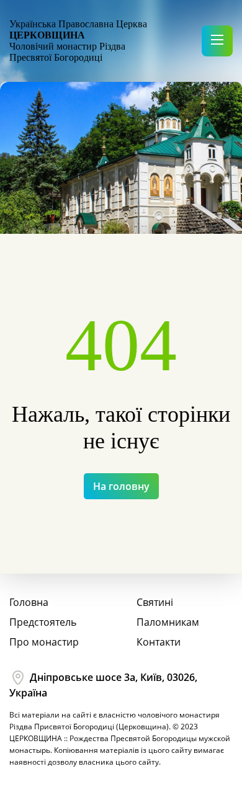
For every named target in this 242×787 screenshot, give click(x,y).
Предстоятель (42, 622)
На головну (121, 486)
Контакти (159, 642)
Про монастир (44, 642)
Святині (155, 602)
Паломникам (168, 622)
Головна (28, 602)
